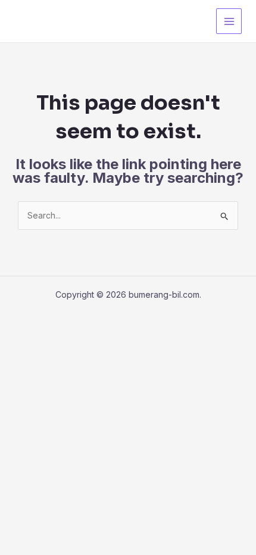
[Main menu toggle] (229, 21)
